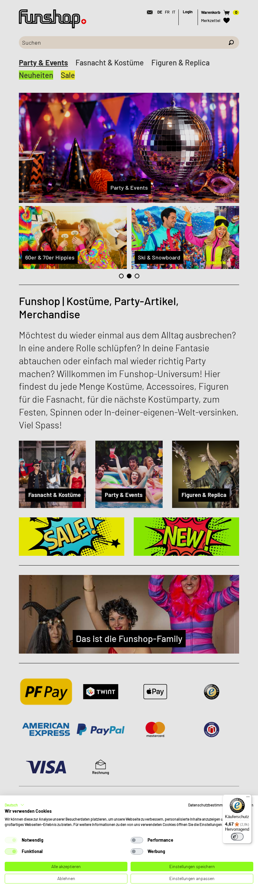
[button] (14, 804)
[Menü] (248, 798)
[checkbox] (11, 840)
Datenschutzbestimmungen (210, 805)
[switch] (237, 836)
